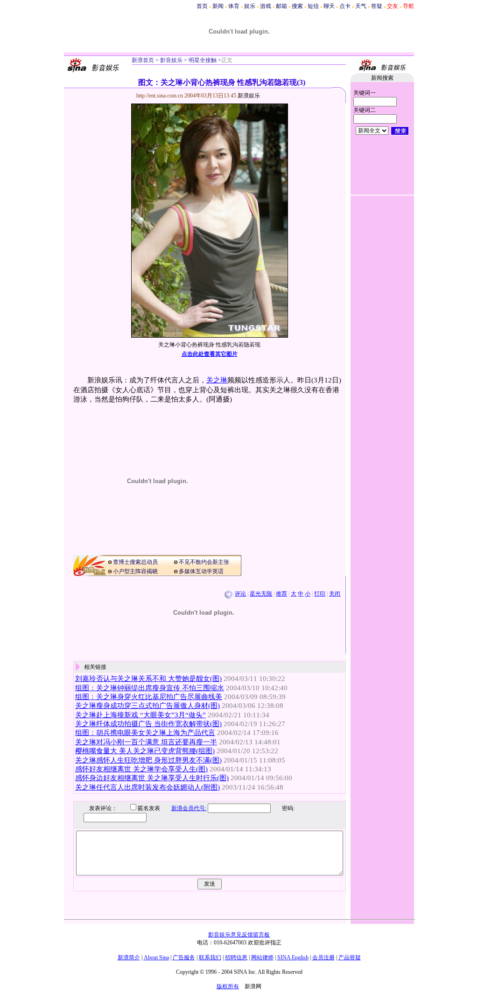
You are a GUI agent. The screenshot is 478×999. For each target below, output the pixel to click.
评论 (240, 593)
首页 (202, 6)
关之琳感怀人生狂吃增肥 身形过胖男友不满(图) (148, 760)
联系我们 (210, 957)
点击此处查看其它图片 (210, 354)
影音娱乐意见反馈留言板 (239, 934)
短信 (313, 6)
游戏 (265, 6)
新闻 (218, 6)
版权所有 (228, 986)
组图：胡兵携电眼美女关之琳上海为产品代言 (145, 732)
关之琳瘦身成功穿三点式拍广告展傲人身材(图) (147, 705)
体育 (233, 6)
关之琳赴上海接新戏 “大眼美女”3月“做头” (140, 715)
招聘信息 (236, 957)
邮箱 (281, 6)
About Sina (156, 957)
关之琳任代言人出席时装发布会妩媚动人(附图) (147, 787)
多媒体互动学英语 (201, 571)
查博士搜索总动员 (135, 562)
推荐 (281, 593)
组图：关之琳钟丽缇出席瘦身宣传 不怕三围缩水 (149, 688)
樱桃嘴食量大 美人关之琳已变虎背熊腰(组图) (145, 751)
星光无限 (261, 593)
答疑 (376, 6)
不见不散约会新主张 (204, 562)
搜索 (297, 6)
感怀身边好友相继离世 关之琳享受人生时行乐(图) (152, 778)
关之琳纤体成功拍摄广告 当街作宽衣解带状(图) (148, 724)
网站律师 (262, 957)
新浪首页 (143, 60)
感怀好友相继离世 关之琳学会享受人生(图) (141, 769)
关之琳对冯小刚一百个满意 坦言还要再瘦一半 (146, 742)
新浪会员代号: (188, 808)
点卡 (345, 6)
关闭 (334, 593)
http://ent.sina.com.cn (160, 95)
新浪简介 (129, 957)
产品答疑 (349, 957)
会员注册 (323, 957)
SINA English (293, 957)
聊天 (329, 6)
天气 (360, 6)
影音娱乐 (171, 60)
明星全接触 (202, 60)
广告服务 (184, 957)
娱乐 (249, 6)
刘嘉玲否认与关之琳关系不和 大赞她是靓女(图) (148, 678)
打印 (319, 593)
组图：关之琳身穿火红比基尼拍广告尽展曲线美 (148, 697)
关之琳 (216, 380)
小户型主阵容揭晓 (135, 571)
